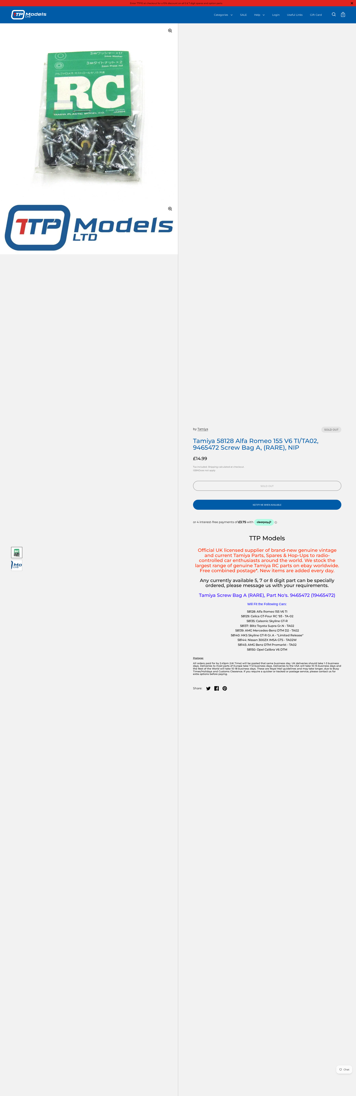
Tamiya (202, 429)
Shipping (213, 466)
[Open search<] (334, 14)
